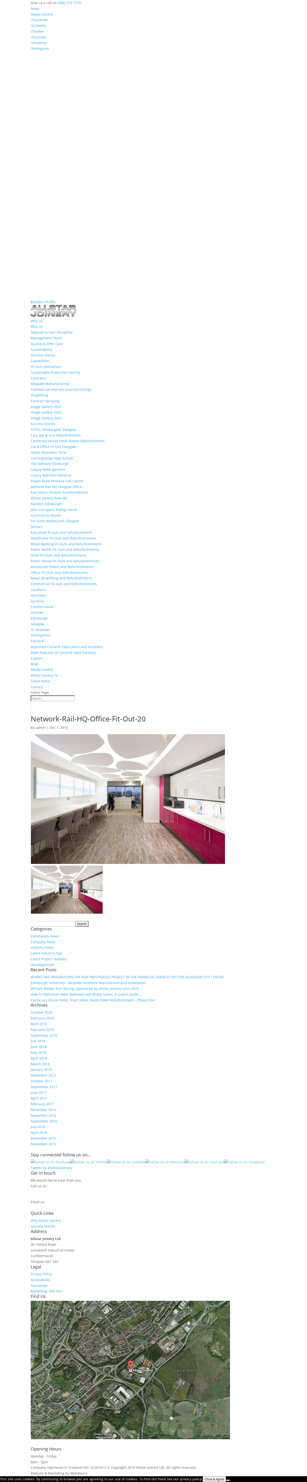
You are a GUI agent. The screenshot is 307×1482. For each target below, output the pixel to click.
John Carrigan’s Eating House (54, 509)
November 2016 (43, 1115)
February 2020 (42, 1018)
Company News (43, 942)
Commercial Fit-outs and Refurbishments (64, 584)
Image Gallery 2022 (46, 412)
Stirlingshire (40, 635)
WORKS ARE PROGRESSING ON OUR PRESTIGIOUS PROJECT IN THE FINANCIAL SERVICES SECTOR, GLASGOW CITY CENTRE (127, 977)
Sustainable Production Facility (55, 372)
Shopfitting (39, 395)
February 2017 (42, 1104)
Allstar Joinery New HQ (49, 498)
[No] (228, 1480)
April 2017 (39, 1098)
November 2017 (43, 1075)
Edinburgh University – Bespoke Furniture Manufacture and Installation (88, 982)
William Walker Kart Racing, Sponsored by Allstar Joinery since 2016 (85, 988)
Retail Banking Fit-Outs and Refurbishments (66, 544)
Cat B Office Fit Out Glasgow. (54, 446)
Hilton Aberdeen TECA (48, 452)
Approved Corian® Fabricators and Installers (67, 647)
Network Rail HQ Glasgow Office (56, 486)
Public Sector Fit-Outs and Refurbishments (65, 549)
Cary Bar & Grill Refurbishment (56, 435)
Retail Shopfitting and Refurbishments (61, 578)
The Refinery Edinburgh (50, 463)
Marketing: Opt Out (46, 1291)
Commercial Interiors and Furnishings (61, 389)
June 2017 (39, 1092)
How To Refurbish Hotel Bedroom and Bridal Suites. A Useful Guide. (85, 994)
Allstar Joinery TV (44, 675)
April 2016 (39, 1132)
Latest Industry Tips (46, 953)
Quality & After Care (47, 343)
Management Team (46, 338)
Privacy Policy (41, 1274)
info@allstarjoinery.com (52, 1206)
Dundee (37, 612)
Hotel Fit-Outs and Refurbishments (59, 555)
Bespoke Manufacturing (50, 383)
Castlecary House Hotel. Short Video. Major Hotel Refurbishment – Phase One (93, 1000)
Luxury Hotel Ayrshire (48, 469)
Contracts (38, 378)
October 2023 (41, 1012)
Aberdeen (39, 595)
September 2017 (44, 1087)
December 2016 (43, 1109)
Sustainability (42, 349)
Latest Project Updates (49, 959)
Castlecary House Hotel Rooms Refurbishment (68, 441)
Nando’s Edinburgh (46, 504)
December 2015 (43, 1138)
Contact (37, 658)
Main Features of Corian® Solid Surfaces (63, 652)
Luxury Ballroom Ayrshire (51, 475)
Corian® (37, 641)
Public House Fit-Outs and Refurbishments (65, 561)
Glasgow (37, 624)
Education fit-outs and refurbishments (61, 532)
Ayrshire (37, 601)
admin (40, 727)
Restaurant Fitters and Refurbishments (62, 566)
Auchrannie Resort (46, 515)
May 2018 (38, 1052)
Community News (45, 936)
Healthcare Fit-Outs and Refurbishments (63, 538)
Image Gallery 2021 (46, 406)
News (35, 8)
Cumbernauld (42, 606)
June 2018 (39, 1046)
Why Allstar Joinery (46, 1220)
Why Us (37, 326)
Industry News (42, 947)
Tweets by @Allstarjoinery (51, 1168)
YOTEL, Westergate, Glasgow (53, 429)
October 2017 (41, 1081)
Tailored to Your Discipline (52, 332)
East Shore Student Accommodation (59, 492)
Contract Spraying (45, 401)
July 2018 (38, 1041)
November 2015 (43, 1144)
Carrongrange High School (52, 458)
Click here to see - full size (252, 1438)
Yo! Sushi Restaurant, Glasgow (55, 521)
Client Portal (40, 681)
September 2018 (44, 1035)
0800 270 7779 (69, 2)
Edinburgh (39, 618)
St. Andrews (40, 629)
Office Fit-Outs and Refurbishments (59, 572)
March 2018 (40, 1064)
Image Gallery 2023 (46, 418)
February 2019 (42, 1029)
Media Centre (42, 14)
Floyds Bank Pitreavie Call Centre (57, 481)
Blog (34, 664)
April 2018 (39, 1058)
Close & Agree (214, 1479)
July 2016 (38, 1126)
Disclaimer (39, 1285)
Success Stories (43, 355)
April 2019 (39, 1024)
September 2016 (44, 1121)
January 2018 (41, 1069)
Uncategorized (42, 964)
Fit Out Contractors (46, 366)
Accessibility (40, 1279)
